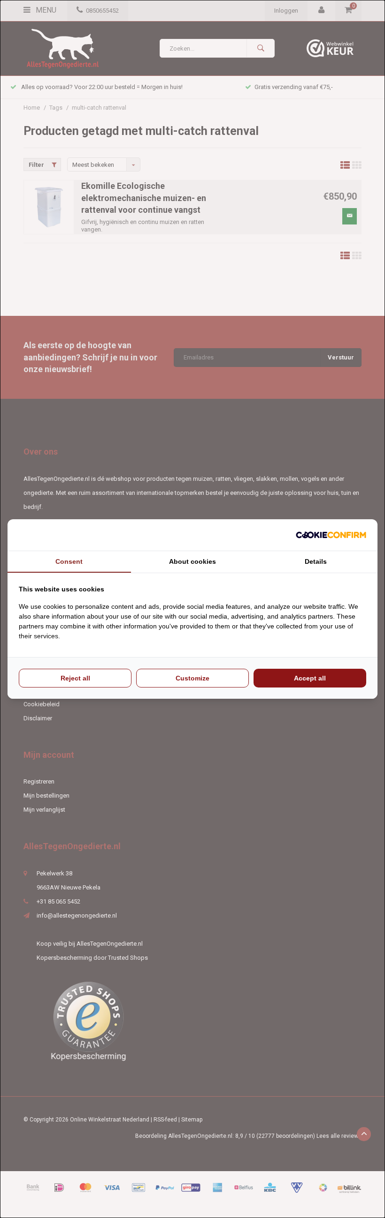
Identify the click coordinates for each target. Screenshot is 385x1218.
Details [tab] (316, 561)
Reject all (75, 678)
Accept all (310, 678)
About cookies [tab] (192, 561)
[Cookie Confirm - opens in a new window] (331, 535)
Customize (192, 678)
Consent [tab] (69, 561)
